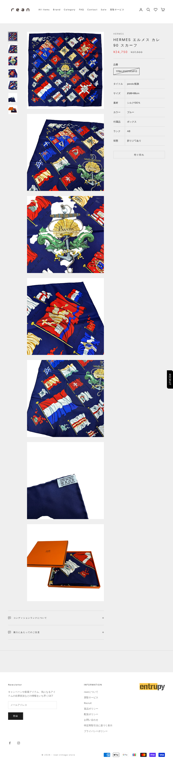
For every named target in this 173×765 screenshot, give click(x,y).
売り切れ (139, 154)
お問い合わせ (91, 719)
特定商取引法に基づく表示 (98, 725)
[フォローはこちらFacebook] (9, 743)
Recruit (88, 703)
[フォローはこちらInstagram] (18, 743)
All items (44, 9)
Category (70, 9)
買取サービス (117, 9)
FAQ (81, 9)
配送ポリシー (91, 714)
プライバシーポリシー (96, 731)
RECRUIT (170, 379)
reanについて (91, 691)
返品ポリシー (91, 708)
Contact (92, 9)
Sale (104, 9)
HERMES (118, 33)
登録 (15, 716)
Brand (56, 9)
